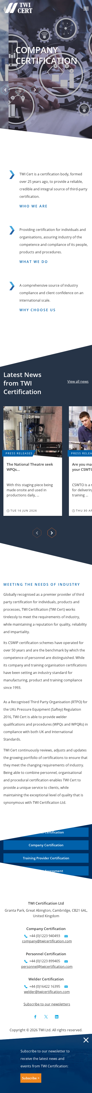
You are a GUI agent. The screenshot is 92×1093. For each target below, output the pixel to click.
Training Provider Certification (46, 858)
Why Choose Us (37, 310)
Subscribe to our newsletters (47, 1004)
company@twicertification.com (47, 941)
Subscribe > (31, 1078)
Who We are (33, 206)
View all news (78, 381)
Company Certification (38, 55)
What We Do (33, 261)
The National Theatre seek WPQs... (30, 467)
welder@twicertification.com (47, 991)
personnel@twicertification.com (47, 966)
